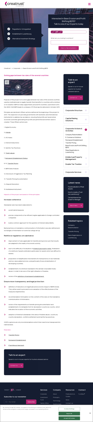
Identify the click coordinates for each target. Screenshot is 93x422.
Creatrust (7, 68)
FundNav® (81, 394)
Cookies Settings (69, 409)
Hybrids (8, 132)
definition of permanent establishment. (31, 276)
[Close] (90, 413)
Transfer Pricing (13, 163)
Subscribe (31, 402)
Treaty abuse (10, 153)
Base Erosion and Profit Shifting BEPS (35, 68)
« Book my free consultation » (68, 48)
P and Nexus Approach (16, 345)
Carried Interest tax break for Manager (74, 199)
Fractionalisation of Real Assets (76, 188)
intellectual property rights (42, 249)
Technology (56, 401)
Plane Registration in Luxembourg (75, 236)
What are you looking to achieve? (62, 38)
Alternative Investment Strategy (23, 39)
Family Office (44, 403)
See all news (73, 205)
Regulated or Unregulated (21, 29)
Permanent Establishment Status (16, 158)
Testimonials (57, 404)
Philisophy (56, 397)
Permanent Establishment (17, 340)
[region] (46, 413)
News (67, 400)
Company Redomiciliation (73, 226)
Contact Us (13, 365)
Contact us (69, 403)
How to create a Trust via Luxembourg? (75, 193)
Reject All (69, 413)
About (55, 394)
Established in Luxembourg (21, 34)
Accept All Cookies (69, 418)
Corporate (17, 68)
